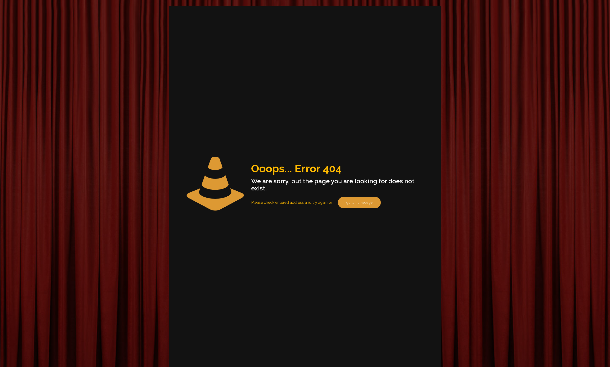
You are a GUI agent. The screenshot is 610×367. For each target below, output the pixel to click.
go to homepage (359, 202)
